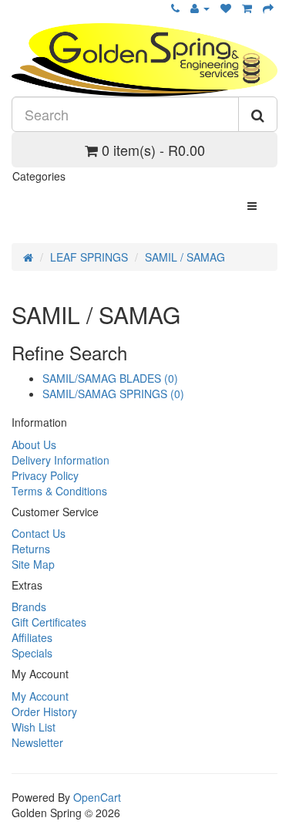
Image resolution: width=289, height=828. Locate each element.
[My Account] (200, 7)
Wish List (33, 727)
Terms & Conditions (59, 490)
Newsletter (37, 742)
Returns (31, 548)
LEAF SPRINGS (89, 257)
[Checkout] (268, 7)
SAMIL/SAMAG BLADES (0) (110, 378)
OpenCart (97, 797)
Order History (44, 711)
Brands (29, 606)
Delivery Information (60, 460)
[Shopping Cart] (247, 7)
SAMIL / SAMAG (185, 257)
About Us (34, 444)
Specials (32, 653)
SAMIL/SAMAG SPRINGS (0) (113, 393)
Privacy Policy (45, 475)
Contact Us (39, 533)
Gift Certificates (49, 622)
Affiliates (32, 637)
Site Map (33, 564)
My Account (40, 696)
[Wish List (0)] (225, 7)
